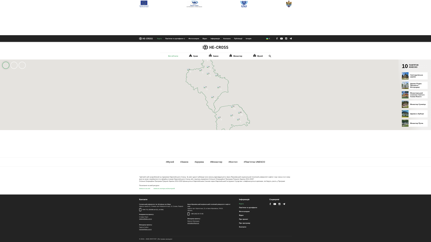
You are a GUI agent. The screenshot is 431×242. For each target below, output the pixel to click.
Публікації (238, 38)
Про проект (243, 219)
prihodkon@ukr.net (193, 223)
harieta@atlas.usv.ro (145, 229)
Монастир (237, 56)
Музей (260, 56)
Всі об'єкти (173, 56)
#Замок (184, 162)
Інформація (215, 38)
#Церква (199, 162)
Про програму (244, 223)
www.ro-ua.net (144, 188)
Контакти (227, 38)
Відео (205, 38)
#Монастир (216, 162)
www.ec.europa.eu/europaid (164, 188)
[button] (199, 79)
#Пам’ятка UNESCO (254, 162)
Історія (248, 38)
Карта (159, 38)
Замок (215, 56)
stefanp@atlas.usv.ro (145, 219)
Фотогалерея (194, 38)
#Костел (233, 162)
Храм (195, 56)
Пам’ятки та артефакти (174, 38)
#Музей (170, 162)
